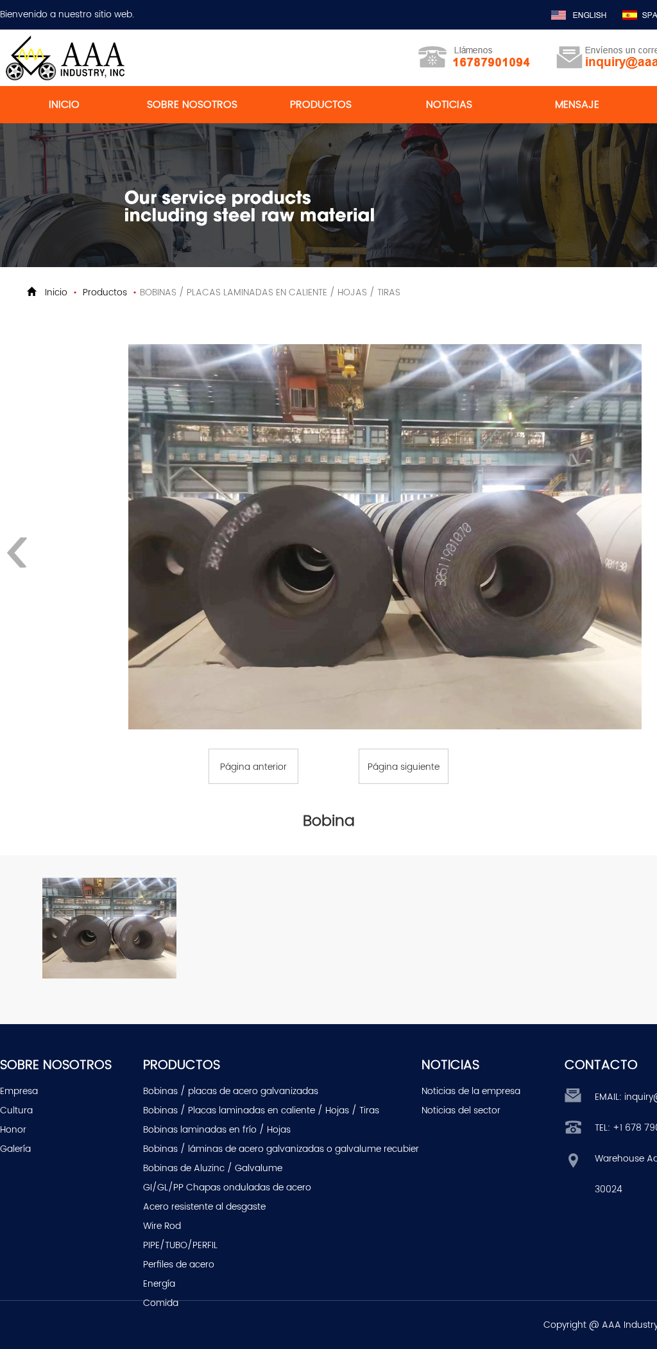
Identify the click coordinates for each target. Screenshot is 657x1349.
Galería (15, 1149)
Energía (159, 1283)
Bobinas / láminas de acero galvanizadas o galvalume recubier (281, 1149)
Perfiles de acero (178, 1264)
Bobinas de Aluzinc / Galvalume (212, 1168)
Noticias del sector (461, 1110)
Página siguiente (403, 767)
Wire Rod (162, 1226)
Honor (13, 1129)
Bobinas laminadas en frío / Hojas (217, 1129)
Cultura (16, 1110)
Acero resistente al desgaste (204, 1206)
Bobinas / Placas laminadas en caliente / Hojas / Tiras (261, 1110)
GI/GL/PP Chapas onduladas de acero (227, 1187)
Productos (105, 292)
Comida (160, 1303)
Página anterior (253, 767)
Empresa (19, 1091)
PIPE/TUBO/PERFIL (180, 1245)
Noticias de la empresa (471, 1091)
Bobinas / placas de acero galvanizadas (230, 1091)
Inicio (56, 292)
